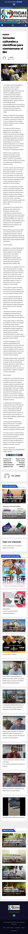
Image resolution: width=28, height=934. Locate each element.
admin (11, 57)
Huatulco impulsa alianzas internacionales (14, 890)
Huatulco (23, 927)
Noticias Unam (6, 34)
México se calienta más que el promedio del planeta (13, 514)
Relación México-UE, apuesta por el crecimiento (12, 529)
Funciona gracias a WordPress (10, 922)
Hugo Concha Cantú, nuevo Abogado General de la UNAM (20, 462)
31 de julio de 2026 (10, 845)
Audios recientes (10, 927)
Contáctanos (17, 927)
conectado (16, 545)
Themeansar (14, 924)
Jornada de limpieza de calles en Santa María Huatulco (13, 875)
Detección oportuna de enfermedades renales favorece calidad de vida (8, 462)
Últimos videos (14, 930)
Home (4, 927)
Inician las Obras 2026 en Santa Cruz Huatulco (14, 841)
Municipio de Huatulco (8, 838)
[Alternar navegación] (13, 25)
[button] (22, 25)
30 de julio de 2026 (10, 861)
